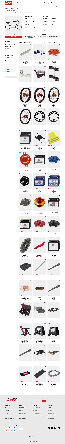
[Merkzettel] (56, 2)
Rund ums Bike (21, 416)
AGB (48, 409)
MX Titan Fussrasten (54, 362)
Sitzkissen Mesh (39, 148)
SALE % (8, 71)
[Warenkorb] (59, 2)
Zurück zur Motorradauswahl (10, 10)
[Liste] (46, 42)
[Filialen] (48, 2)
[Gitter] (44, 42)
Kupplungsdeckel (25, 191)
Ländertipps (21, 410)
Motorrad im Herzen (22, 413)
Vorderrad (53, 105)
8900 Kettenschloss (54, 384)
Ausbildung (35, 410)
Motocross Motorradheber (25, 341)
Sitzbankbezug (39, 255)
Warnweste (54, 148)
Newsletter (6, 413)
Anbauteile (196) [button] (8, 57)
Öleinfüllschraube (39, 212)
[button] (44, 2)
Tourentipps (21, 409)
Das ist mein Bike (13, 36)
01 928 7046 (11, 400)
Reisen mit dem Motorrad (23, 415)
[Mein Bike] (52, 2)
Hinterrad (25, 105)
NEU (8, 69)
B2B (5, 409)
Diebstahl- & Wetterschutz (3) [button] (10, 50)
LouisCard (6, 416)
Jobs (34, 412)
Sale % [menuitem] (21, 6)
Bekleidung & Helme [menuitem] (8, 6)
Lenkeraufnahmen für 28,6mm (39, 62)
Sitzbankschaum (25, 62)
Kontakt (6, 407)
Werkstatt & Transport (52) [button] (9, 55)
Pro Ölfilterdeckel (25, 169)
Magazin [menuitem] (28, 6)
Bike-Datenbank (7, 412)
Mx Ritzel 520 (25, 255)
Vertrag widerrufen (8, 419)
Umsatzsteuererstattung (37, 415)
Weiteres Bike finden (12, 39)
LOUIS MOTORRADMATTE (25, 384)
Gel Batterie (39, 191)
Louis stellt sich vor (36, 407)
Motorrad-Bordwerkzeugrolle (39, 362)
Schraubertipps (21, 412)
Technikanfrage (7, 410)
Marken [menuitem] (24, 6)
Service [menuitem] (33, 6)
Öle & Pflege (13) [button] (8, 46)
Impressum (49, 407)
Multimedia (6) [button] (7, 53)
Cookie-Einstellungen (50, 418)
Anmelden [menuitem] (58, 6)
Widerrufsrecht (49, 412)
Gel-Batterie (25, 234)
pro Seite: (28, 42)
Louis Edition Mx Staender (39, 341)
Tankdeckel (54, 62)
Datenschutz (49, 410)
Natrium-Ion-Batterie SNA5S (54, 212)
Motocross (53, 341)
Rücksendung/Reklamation (9, 418)
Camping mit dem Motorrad (23, 419)
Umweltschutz (49, 416)
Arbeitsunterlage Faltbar (39, 384)
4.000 (39, 298)
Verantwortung (35, 416)
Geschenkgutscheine (8, 415)
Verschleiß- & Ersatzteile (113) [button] (10, 44)
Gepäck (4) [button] (7, 48)
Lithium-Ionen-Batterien (39, 169)
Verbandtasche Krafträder (25, 298)
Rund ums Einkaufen (36, 413)
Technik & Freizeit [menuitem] (15, 6)
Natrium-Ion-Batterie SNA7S (25, 148)
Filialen (34, 409)
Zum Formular (31, 37)
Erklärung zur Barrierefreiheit (52, 415)
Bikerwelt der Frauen (22, 407)
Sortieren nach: (50, 42)
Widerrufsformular (50, 413)
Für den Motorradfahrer (23, 418)
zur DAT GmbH (44, 34)
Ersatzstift (53, 298)
